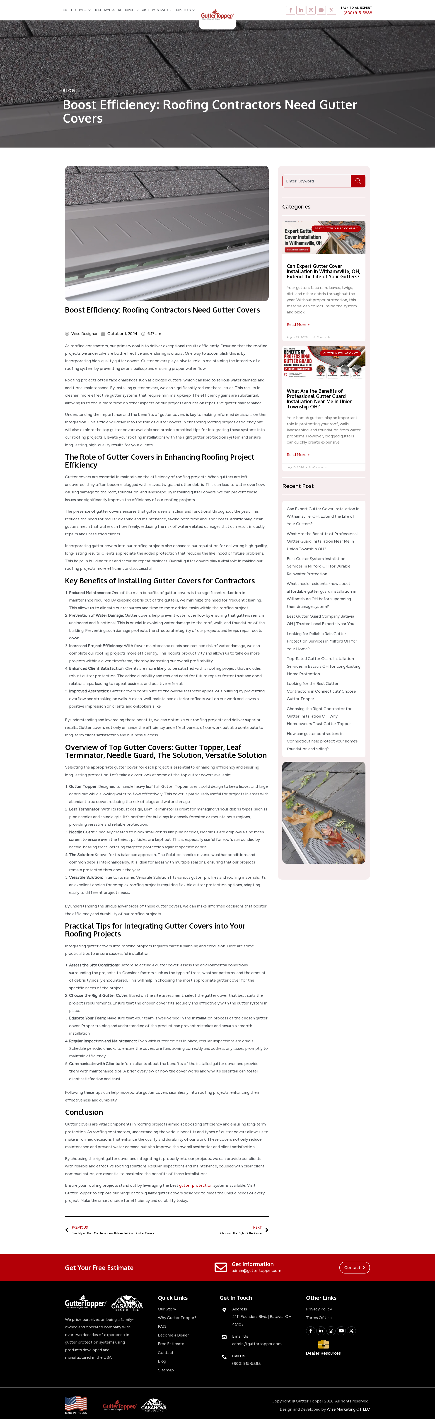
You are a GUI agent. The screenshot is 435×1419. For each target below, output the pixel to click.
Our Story (182, 10)
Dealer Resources (323, 1353)
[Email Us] (224, 1337)
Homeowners (104, 10)
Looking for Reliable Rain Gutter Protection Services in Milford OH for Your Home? (322, 641)
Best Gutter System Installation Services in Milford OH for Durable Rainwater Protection (318, 566)
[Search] (358, 181)
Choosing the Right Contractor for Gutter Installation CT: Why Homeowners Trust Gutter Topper (319, 716)
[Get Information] (221, 1267)
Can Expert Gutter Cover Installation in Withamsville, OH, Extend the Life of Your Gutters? (323, 271)
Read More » (298, 324)
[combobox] (316, 181)
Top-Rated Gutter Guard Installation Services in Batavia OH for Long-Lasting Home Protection (323, 666)
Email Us (240, 1336)
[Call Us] (224, 1356)
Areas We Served (155, 10)
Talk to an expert (356, 7)
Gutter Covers (75, 10)
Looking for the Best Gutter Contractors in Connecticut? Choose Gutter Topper (321, 691)
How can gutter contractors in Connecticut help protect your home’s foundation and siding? (322, 741)
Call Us (238, 1356)
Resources (126, 10)
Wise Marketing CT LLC (348, 1409)
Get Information (253, 1263)
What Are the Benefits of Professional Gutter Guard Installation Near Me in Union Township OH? (320, 399)
